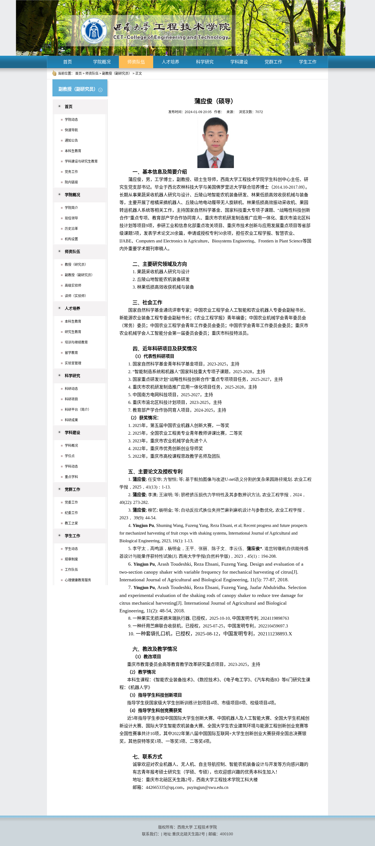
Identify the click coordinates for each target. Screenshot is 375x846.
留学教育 (71, 353)
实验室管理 (73, 363)
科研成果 (71, 420)
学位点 (70, 456)
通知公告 (71, 141)
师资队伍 (136, 62)
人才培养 (170, 62)
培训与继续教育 (76, 342)
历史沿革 (71, 229)
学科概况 (71, 446)
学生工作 (308, 62)
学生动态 (71, 549)
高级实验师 (73, 285)
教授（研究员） (76, 265)
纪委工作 (71, 513)
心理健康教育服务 (78, 580)
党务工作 (71, 172)
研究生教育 (73, 332)
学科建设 (239, 62)
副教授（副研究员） (117, 74)
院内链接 (71, 182)
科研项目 (71, 399)
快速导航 (71, 130)
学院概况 (102, 62)
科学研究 (205, 62)
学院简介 (71, 208)
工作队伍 (71, 570)
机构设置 (71, 239)
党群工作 (273, 62)
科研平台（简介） (78, 410)
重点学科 (71, 477)
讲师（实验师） (76, 296)
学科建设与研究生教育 (81, 161)
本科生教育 (73, 151)
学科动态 (71, 466)
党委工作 (71, 502)
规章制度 (71, 559)
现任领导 (71, 218)
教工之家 (71, 523)
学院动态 (71, 120)
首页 (67, 62)
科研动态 (71, 389)
